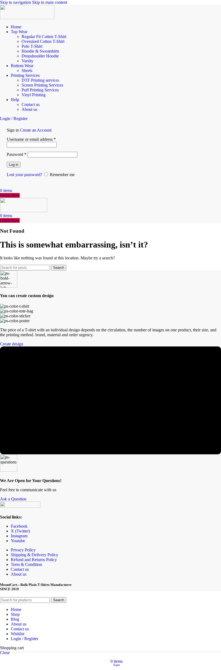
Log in (13, 165)
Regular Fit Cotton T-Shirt (44, 36)
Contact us (31, 104)
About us (29, 109)
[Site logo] (27, 17)
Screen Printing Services (42, 85)
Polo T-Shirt (32, 46)
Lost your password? (24, 174)
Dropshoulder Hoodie (40, 56)
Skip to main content (49, 2)
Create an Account (35, 130)
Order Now (10, 195)
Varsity (27, 61)
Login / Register (24, 638)
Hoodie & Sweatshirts (40, 51)
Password (16, 154)
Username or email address (31, 139)
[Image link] (20, 506)
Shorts (27, 70)
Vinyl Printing (34, 94)
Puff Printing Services (40, 90)
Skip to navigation (16, 2)
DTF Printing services (40, 80)
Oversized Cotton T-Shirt (43, 41)
